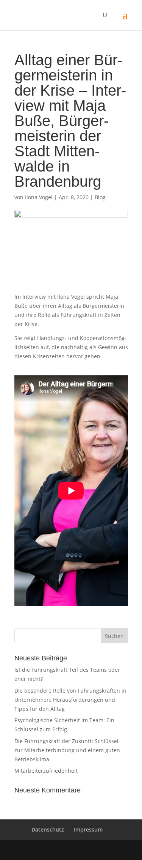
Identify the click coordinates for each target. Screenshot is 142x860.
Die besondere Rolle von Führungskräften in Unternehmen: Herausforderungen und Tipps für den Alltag (70, 699)
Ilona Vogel (39, 197)
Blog (100, 197)
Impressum (88, 829)
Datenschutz (47, 829)
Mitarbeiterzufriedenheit (46, 770)
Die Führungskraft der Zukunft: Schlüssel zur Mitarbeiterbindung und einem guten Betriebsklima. (67, 750)
